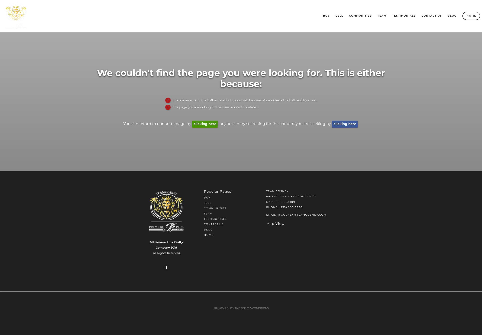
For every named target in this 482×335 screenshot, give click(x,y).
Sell (339, 16)
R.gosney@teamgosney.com (302, 215)
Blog (452, 16)
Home (471, 16)
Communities (360, 16)
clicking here (205, 124)
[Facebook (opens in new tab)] (166, 268)
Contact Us (432, 16)
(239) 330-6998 (291, 207)
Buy (326, 16)
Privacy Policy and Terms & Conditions (241, 308)
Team (382, 16)
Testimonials (404, 16)
